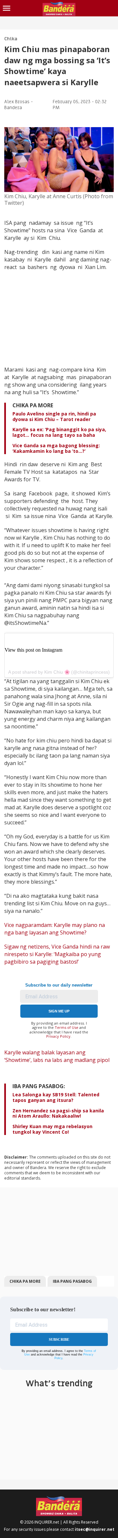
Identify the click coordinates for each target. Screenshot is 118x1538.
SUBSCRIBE (59, 1339)
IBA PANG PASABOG (72, 1281)
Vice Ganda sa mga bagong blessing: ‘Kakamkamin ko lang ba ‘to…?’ (56, 448)
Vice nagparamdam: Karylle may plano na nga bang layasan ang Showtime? (54, 928)
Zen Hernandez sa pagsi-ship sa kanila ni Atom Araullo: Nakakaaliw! (58, 1113)
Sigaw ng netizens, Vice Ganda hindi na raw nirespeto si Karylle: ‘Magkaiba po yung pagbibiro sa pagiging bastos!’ (57, 954)
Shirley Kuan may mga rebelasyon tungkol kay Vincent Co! (52, 1129)
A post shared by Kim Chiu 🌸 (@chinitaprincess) (59, 672)
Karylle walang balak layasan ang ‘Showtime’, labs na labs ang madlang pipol (56, 1056)
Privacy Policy (58, 1036)
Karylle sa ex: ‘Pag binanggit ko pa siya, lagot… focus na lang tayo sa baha (59, 432)
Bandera (13, 108)
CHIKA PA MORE (25, 1281)
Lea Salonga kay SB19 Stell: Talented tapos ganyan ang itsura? (55, 1097)
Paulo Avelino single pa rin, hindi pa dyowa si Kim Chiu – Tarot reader (54, 416)
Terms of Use (66, 1027)
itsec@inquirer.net (94, 1529)
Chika (10, 39)
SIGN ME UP (59, 1011)
